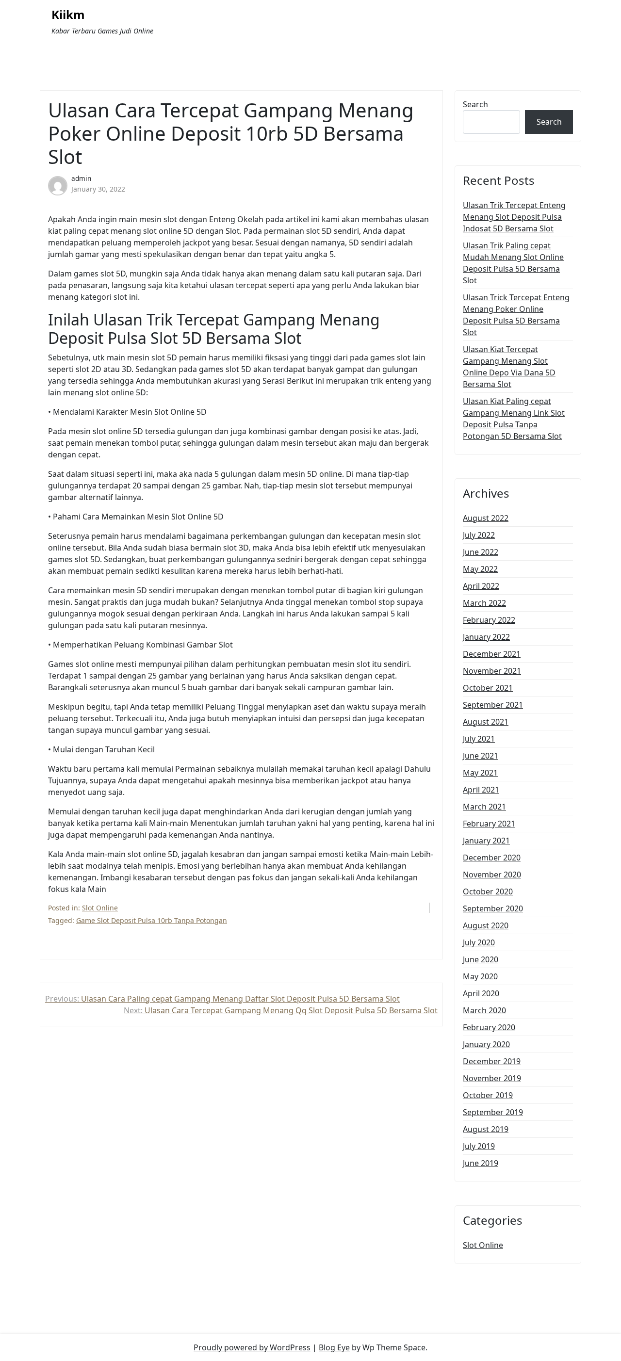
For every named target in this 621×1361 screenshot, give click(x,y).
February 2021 (489, 823)
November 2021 (492, 670)
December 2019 (492, 1061)
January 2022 (486, 637)
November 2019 (492, 1078)
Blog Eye (334, 1347)
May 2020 (480, 976)
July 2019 (479, 1146)
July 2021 (479, 738)
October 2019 (488, 1095)
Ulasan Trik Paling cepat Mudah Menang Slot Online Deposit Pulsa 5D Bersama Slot (513, 263)
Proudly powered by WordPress (252, 1347)
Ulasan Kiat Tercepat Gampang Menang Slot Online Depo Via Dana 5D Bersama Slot (509, 366)
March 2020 (484, 1010)
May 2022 (480, 569)
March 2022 (484, 603)
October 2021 (488, 687)
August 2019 (485, 1129)
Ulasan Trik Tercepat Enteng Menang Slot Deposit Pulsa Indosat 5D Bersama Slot (514, 217)
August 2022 (485, 518)
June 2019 (480, 1163)
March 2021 (484, 806)
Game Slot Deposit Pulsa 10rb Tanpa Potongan (151, 920)
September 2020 (493, 908)
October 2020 (488, 891)
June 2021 (480, 755)
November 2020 (492, 874)
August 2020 (485, 925)
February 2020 (489, 1027)
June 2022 (480, 552)
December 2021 (492, 653)
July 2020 (479, 942)
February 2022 (489, 620)
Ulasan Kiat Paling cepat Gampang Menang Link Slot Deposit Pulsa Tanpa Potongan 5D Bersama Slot (514, 418)
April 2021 (481, 789)
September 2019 (493, 1112)
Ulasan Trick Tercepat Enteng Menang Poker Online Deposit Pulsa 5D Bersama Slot (516, 315)
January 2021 (486, 840)
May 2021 (480, 772)
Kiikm (68, 15)
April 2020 (481, 993)
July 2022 (479, 535)
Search (475, 104)
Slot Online (100, 907)
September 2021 (493, 704)
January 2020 (486, 1044)
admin (81, 178)
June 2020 (480, 959)
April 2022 (481, 586)
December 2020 (492, 857)
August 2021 (485, 721)
